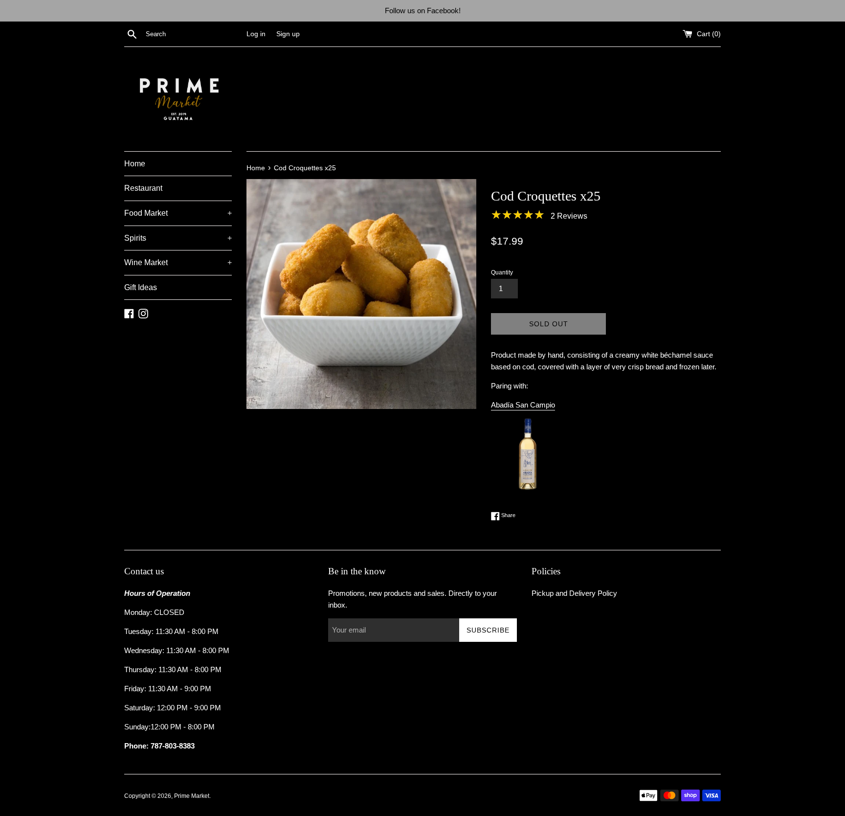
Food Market (178, 213)
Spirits (178, 238)
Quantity (502, 272)
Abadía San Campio (523, 405)
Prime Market (191, 796)
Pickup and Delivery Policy (574, 593)
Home (134, 163)
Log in (256, 34)
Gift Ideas (140, 287)
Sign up (288, 34)
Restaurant (143, 188)
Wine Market (178, 262)
